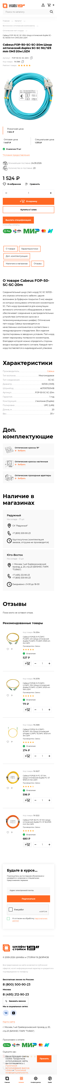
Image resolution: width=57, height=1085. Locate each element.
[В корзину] (27, 663)
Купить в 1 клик (28, 209)
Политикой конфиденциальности (17, 1071)
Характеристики (29, 249)
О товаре (10, 249)
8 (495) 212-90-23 (16, 994)
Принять (44, 1058)
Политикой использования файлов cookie (17, 1068)
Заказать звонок (17, 1001)
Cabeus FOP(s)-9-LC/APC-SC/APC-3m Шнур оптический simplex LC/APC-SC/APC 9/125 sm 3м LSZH (37, 732)
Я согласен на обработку (29, 919)
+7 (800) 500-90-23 (21, 533)
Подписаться (28, 899)
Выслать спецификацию (18, 220)
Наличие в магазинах (17, 263)
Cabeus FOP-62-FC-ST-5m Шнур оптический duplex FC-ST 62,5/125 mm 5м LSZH (37, 822)
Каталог (21, 1082)
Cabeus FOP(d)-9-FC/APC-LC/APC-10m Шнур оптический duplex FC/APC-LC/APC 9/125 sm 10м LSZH (36, 686)
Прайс (50, 1082)
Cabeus (50, 371)
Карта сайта (9, 1022)
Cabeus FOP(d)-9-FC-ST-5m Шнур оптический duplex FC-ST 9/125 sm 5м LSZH (36, 778)
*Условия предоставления (16, 155)
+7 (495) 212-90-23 (21, 575)
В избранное (14, 184)
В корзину (31, 201)
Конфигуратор (36, 1082)
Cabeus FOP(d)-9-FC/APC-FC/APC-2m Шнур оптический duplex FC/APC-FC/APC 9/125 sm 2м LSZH (36, 640)
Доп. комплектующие (17, 256)
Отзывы (38, 263)
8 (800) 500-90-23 (16, 984)
